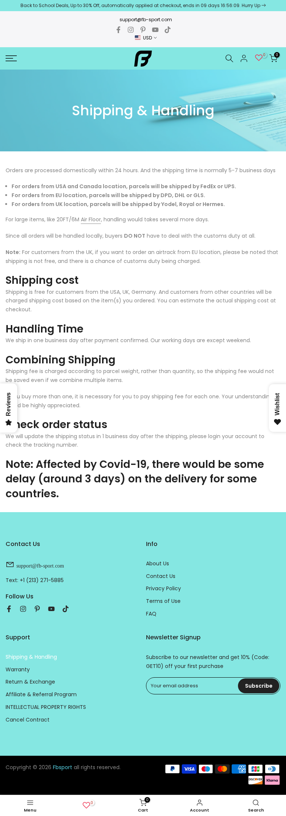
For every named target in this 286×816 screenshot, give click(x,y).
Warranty (18, 669)
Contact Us (160, 576)
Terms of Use (163, 601)
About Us (157, 563)
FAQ (151, 613)
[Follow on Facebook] (118, 29)
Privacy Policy (163, 588)
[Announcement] (143, 5)
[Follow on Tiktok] (167, 29)
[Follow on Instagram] (130, 29)
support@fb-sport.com (146, 19)
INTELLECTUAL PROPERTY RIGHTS (46, 707)
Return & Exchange (30, 681)
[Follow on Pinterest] (143, 29)
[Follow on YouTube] (155, 29)
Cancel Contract (28, 719)
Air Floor (91, 219)
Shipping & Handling (31, 657)
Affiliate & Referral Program (41, 694)
